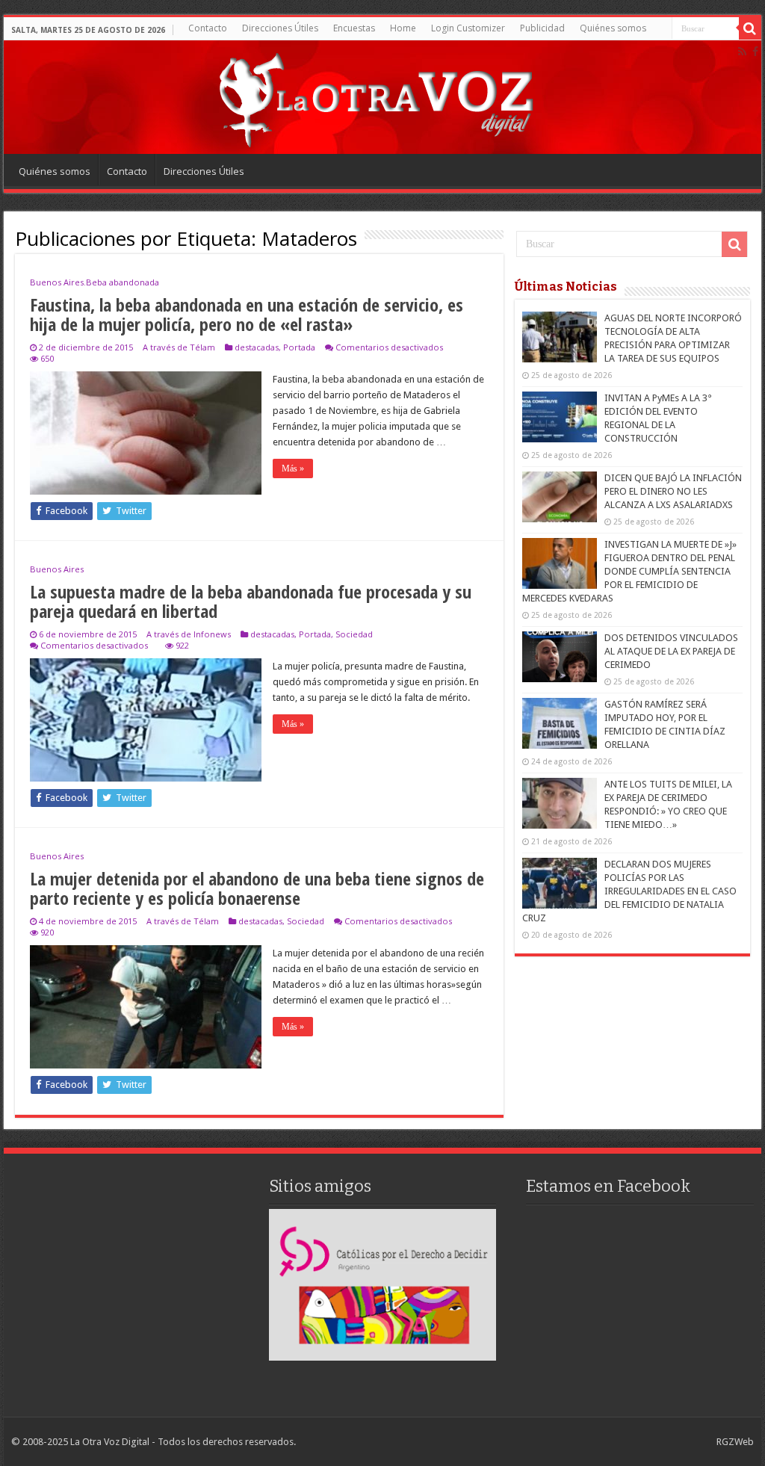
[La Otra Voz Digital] (375, 96)
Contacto (207, 28)
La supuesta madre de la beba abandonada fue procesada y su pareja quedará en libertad (250, 601)
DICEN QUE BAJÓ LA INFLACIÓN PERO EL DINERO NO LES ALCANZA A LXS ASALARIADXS (673, 491)
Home (403, 28)
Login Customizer (468, 28)
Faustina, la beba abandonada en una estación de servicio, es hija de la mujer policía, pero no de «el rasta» (246, 314)
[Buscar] (750, 28)
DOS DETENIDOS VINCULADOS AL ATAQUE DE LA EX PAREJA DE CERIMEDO (671, 651)
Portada (299, 347)
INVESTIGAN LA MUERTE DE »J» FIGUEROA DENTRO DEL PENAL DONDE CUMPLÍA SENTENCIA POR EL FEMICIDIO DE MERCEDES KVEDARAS (629, 571)
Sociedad (354, 634)
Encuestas (354, 28)
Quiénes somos (613, 28)
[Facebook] (755, 52)
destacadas (257, 347)
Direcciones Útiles (280, 28)
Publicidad (542, 28)
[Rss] (742, 52)
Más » (293, 468)
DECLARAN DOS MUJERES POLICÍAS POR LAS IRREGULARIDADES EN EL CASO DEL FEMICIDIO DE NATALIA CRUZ (629, 891)
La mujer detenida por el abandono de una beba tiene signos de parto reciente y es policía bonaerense (257, 888)
